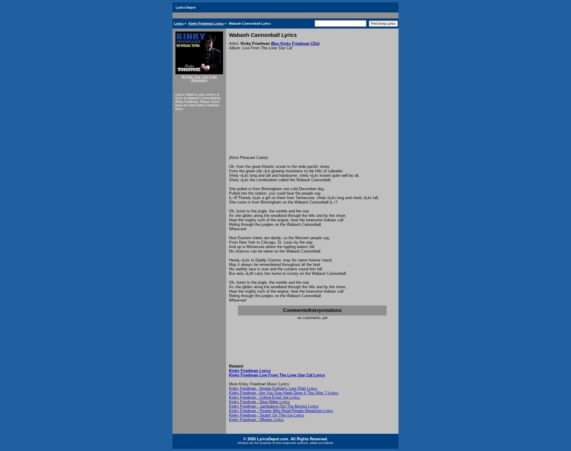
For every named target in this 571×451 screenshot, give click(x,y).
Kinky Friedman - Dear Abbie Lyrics (259, 402)
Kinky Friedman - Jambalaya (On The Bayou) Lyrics (274, 406)
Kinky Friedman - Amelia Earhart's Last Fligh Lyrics (273, 388)
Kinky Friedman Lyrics (206, 23)
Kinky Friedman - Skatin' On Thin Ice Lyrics (266, 415)
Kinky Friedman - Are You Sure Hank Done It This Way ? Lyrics (283, 393)
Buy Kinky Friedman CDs (295, 43)
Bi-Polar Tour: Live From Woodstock (199, 78)
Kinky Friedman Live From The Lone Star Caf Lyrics (277, 375)
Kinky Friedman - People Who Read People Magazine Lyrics (281, 411)
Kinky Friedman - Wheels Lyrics (256, 419)
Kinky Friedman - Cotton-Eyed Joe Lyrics (264, 397)
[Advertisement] (312, 110)
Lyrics (178, 23)
